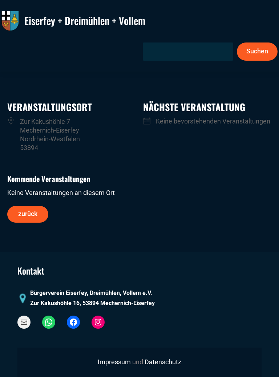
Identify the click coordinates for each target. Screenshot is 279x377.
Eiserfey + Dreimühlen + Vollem (84, 20)
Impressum (114, 362)
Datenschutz (163, 362)
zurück (27, 214)
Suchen (257, 51)
